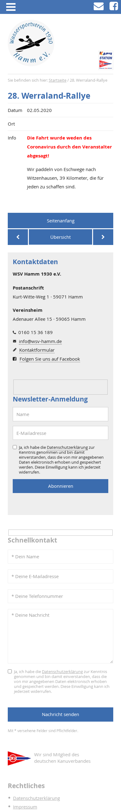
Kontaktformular (37, 350)
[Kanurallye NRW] (18, 237)
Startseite (57, 80)
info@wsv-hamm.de (40, 341)
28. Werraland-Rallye (49, 95)
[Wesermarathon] (103, 237)
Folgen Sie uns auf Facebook (50, 359)
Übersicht (60, 237)
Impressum (25, 807)
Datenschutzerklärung (67, 447)
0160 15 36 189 (35, 332)
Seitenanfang (60, 220)
